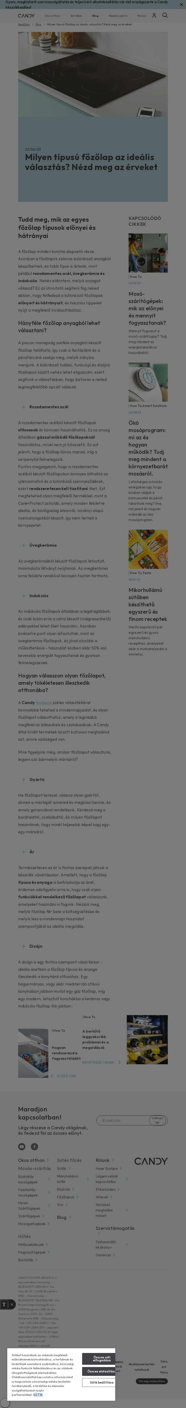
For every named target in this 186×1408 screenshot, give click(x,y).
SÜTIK (38, 1394)
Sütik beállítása (102, 1382)
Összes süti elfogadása (102, 1358)
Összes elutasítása (101, 1371)
